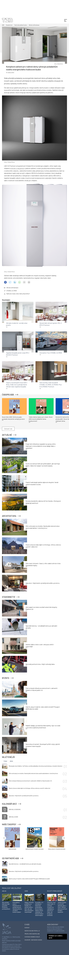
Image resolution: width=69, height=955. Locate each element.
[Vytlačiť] (29, 282)
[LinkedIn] (14, 282)
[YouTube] (19, 282)
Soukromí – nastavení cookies (33, 940)
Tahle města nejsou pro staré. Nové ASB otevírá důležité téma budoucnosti (40, 419)
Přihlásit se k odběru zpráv (55, 937)
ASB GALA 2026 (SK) (14, 809)
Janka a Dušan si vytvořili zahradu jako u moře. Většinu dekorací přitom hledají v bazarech (62, 907)
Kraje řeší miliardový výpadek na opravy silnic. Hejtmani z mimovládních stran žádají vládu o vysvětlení (41, 446)
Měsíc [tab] (11, 761)
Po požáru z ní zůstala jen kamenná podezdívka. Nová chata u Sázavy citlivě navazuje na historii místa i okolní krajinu (39, 909)
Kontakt (27, 927)
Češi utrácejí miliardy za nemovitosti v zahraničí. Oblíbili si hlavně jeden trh (30, 781)
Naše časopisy (9, 824)
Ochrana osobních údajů (32, 937)
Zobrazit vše (8, 429)
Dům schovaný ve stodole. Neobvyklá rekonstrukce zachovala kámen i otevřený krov (33, 773)
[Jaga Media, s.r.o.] (6, 928)
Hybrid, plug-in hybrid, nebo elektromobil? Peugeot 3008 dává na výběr (29, 878)
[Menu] (65, 20)
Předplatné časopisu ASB (32, 933)
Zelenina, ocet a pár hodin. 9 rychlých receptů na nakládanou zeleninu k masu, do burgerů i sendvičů (51, 909)
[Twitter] (10, 282)
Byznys (5, 678)
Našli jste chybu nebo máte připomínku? (18, 293)
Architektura (9, 516)
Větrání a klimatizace (12, 287)
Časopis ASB (8, 394)
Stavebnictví (8, 597)
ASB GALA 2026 (13, 817)
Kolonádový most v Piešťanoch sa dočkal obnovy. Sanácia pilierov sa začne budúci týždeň (17, 907)
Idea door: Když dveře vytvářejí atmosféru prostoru (43, 583)
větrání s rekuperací (17, 168)
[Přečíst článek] (14, 406)
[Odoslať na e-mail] (24, 282)
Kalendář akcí (9, 804)
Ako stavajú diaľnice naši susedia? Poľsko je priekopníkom (6, 906)
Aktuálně (7, 435)
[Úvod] (7, 20)
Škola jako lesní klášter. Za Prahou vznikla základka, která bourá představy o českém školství (35, 766)
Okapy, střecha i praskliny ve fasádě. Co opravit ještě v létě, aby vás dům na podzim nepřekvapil (29, 907)
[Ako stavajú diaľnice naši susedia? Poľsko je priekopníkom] (6, 897)
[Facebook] (5, 282)
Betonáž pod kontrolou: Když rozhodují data (40, 664)
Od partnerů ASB (10, 858)
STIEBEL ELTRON (11, 290)
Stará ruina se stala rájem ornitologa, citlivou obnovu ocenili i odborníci (29, 788)
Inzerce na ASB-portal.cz (32, 930)
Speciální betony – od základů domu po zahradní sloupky (25, 864)
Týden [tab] (5, 761)
